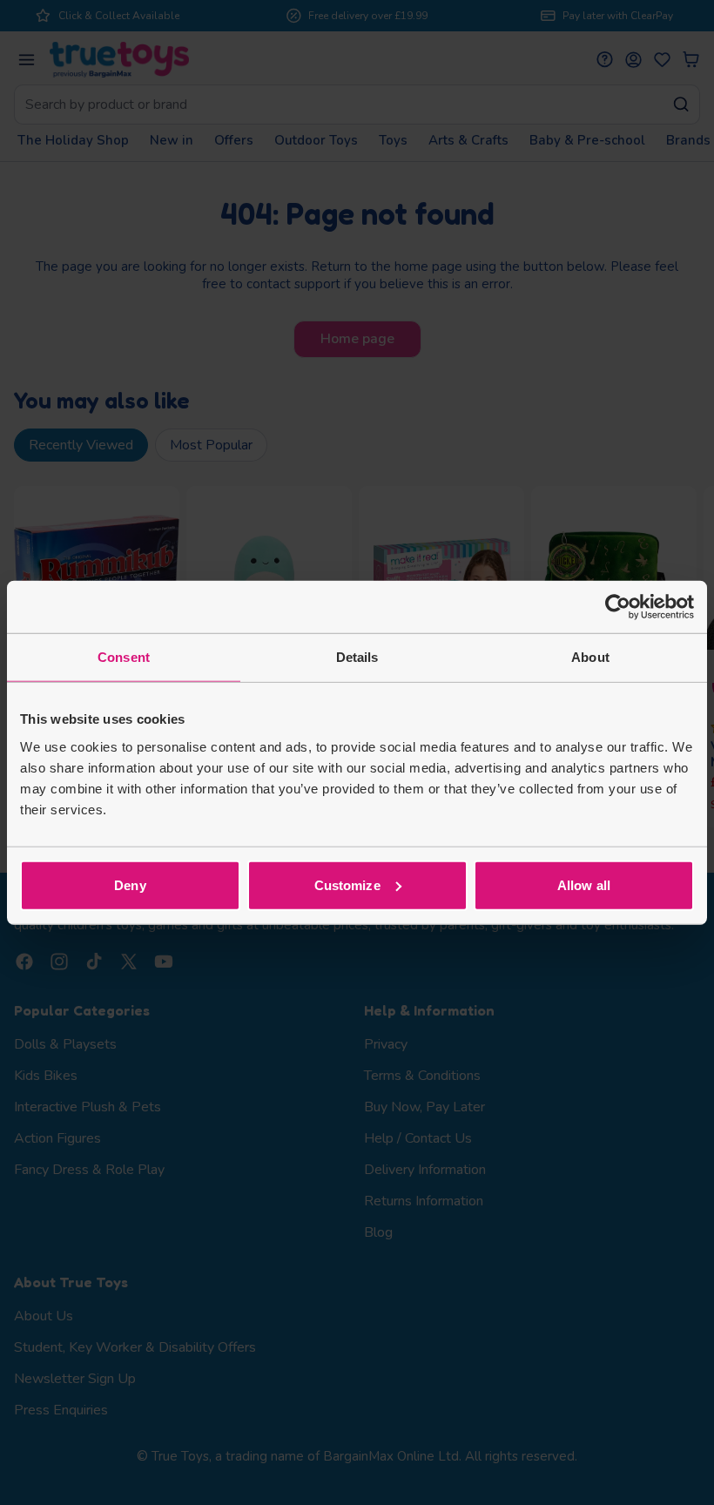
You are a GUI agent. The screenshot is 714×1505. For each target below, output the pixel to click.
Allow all (583, 884)
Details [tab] (357, 657)
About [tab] (590, 657)
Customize (347, 884)
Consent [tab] (124, 657)
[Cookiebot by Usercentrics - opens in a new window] (618, 607)
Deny (129, 884)
